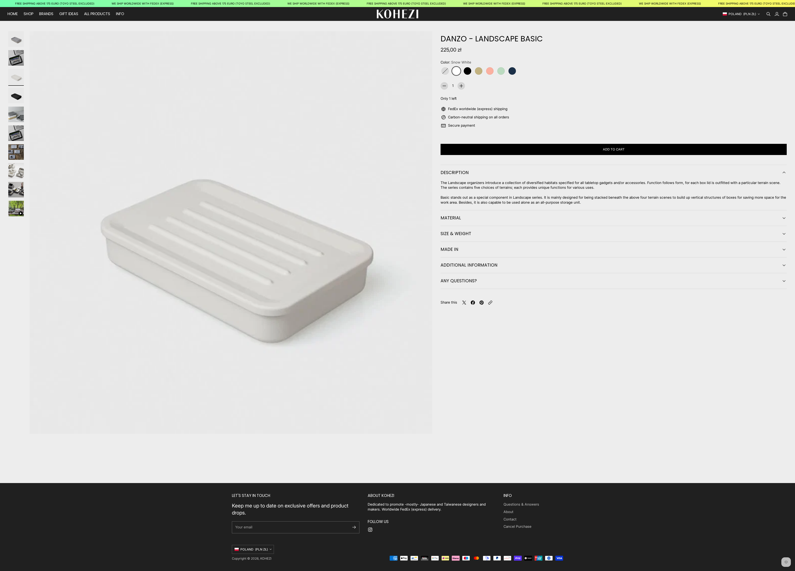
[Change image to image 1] (16, 39)
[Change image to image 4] (16, 95)
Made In (449, 249)
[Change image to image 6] (16, 133)
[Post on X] (464, 302)
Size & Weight (456, 234)
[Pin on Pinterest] (481, 302)
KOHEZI (265, 558)
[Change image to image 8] (16, 171)
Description (455, 172)
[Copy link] (490, 302)
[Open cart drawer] (785, 14)
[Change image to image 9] (16, 189)
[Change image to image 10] (16, 208)
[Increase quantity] (461, 86)
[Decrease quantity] (444, 86)
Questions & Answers (521, 504)
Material (451, 218)
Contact (510, 519)
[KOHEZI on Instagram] (370, 529)
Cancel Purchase (517, 526)
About (508, 512)
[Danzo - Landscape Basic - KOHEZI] (231, 232)
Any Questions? (459, 281)
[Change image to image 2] (16, 58)
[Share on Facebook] (473, 302)
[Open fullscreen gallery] (424, 425)
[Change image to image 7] (16, 152)
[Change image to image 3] (16, 76)
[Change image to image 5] (16, 114)
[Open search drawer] (768, 14)
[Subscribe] (354, 527)
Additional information (469, 265)
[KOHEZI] (397, 14)
